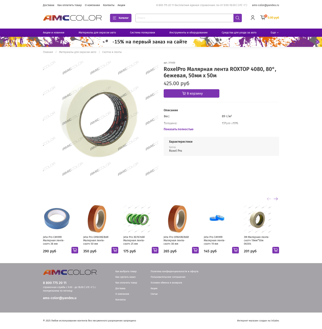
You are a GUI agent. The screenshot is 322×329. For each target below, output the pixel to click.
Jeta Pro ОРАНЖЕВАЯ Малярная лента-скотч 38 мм (176, 240)
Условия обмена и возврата (166, 282)
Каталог (124, 17)
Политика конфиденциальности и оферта (174, 271)
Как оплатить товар (69, 5)
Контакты (109, 5)
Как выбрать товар (126, 271)
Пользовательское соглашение (168, 277)
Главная (48, 52)
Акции (121, 5)
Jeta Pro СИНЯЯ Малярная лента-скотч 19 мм (214, 240)
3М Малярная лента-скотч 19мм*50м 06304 (256, 240)
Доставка (48, 5)
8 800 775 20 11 (54, 283)
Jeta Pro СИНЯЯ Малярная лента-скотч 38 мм (53, 240)
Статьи (154, 294)
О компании (92, 5)
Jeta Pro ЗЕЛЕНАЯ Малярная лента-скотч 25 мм (134, 240)
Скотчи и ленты (112, 52)
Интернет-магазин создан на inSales (258, 320)
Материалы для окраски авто (97, 32)
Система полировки (142, 32)
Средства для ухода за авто (239, 32)
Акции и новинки (53, 32)
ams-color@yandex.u (59, 298)
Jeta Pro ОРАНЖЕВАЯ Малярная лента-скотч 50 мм (96, 240)
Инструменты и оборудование (188, 32)
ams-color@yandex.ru (265, 5)
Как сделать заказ (125, 277)
